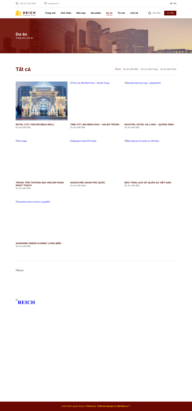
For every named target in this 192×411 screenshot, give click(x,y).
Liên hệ (134, 13)
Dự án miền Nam (168, 69)
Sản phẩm (96, 13)
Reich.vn (91, 406)
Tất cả (118, 69)
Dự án (109, 13)
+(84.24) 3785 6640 (164, 317)
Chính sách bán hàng (162, 309)
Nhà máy (80, 13)
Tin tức (121, 13)
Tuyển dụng (93, 316)
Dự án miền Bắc (130, 69)
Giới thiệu (66, 13)
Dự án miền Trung (149, 69)
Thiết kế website (105, 406)
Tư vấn (170, 13)
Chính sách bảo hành (162, 312)
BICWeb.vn (122, 406)
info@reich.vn (162, 323)
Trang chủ (50, 13)
